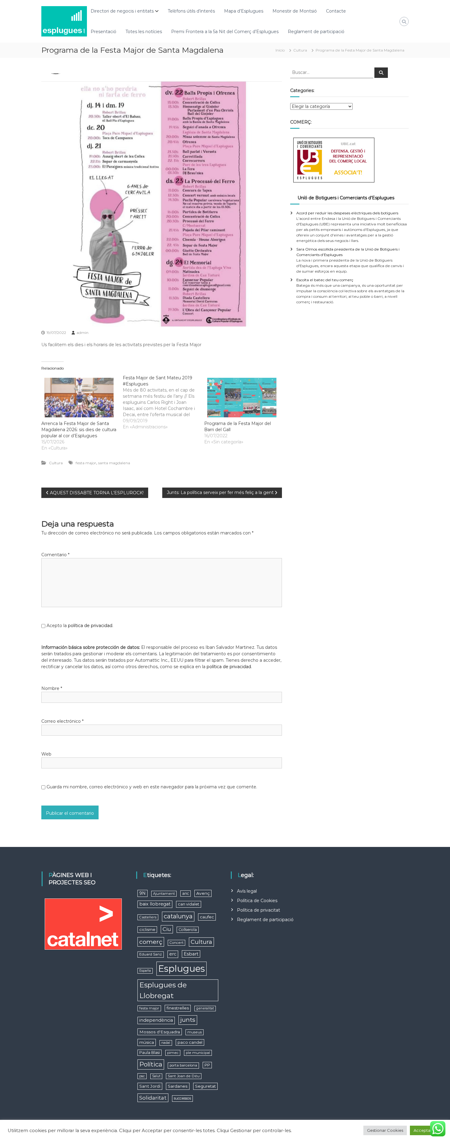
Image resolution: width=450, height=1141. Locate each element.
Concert (176, 942)
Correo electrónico (62, 721)
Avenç (203, 893)
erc (172, 954)
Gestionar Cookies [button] (385, 1130)
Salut (156, 1076)
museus (194, 1032)
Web (46, 754)
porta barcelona (183, 1065)
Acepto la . (80, 625)
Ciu (167, 929)
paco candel (190, 1042)
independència (156, 1020)
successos (182, 1098)
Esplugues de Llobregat (163, 990)
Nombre (51, 688)
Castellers (147, 917)
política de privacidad (90, 625)
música (146, 1042)
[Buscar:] (332, 72)
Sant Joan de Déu (184, 1076)
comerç (150, 941)
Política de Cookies (257, 900)
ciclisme (147, 929)
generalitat (205, 1008)
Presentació (103, 31)
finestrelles (178, 1007)
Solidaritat (153, 1097)
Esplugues (181, 968)
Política (150, 1064)
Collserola (187, 929)
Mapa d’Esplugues (243, 11)
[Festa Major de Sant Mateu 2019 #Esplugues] (163, 402)
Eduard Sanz (150, 954)
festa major (86, 463)
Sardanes (178, 1086)
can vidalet (188, 904)
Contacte (336, 11)
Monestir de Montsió (294, 11)
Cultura (300, 50)
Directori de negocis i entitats (122, 11)
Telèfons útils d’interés (191, 11)
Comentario (55, 554)
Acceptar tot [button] (426, 1130)
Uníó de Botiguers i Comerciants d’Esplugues (346, 198)
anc (185, 893)
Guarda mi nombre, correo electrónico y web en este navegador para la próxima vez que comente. (152, 787)
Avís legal (247, 891)
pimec (172, 1053)
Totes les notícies (144, 31)
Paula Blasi (149, 1052)
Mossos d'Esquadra (159, 1031)
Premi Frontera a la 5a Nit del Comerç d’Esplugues (225, 31)
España (145, 971)
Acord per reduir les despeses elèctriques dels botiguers (347, 213)
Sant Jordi (149, 1086)
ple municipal (198, 1053)
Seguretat (205, 1086)
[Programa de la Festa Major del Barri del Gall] (241, 397)
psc (142, 1076)
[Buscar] (381, 72)
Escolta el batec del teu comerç (324, 280)
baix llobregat (155, 904)
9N (142, 893)
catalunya (178, 916)
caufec (207, 916)
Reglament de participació (316, 31)
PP (207, 1065)
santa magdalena (114, 463)
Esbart (191, 954)
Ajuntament (164, 893)
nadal (165, 1043)
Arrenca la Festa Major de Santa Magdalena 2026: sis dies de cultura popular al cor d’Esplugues (78, 429)
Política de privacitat (258, 910)
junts (187, 1019)
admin (82, 332)
